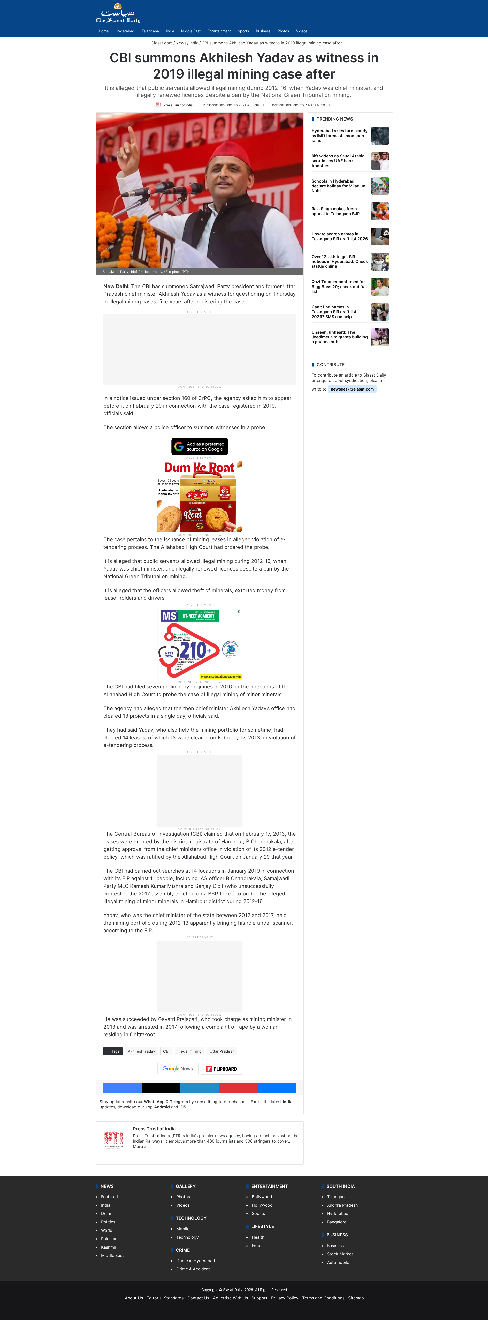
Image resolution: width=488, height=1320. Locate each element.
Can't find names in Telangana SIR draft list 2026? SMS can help (334, 311)
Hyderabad (125, 31)
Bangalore (336, 1221)
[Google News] (178, 1068)
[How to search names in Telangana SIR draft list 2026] (380, 236)
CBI (166, 1051)
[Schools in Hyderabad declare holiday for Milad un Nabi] (380, 186)
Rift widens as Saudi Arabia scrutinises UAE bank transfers (338, 160)
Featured (109, 1196)
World (106, 1230)
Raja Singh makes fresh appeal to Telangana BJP (336, 211)
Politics (108, 1221)
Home (104, 31)
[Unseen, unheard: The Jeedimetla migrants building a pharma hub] (380, 337)
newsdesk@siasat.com (352, 389)
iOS (182, 1106)
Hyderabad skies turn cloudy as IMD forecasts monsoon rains (340, 135)
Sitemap (356, 1297)
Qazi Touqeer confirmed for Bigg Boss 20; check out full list (339, 286)
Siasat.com (161, 43)
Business (263, 31)
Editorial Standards (165, 1297)
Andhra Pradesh (342, 1205)
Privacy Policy (284, 1297)
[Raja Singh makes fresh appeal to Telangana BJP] (380, 211)
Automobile (338, 1262)
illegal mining (190, 1051)
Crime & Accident (193, 1268)
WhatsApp (154, 1101)
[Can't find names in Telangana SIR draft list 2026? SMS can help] (380, 312)
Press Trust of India (178, 105)
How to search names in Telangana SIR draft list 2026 (340, 236)
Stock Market (340, 1253)
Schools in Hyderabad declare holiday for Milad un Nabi (338, 185)
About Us (134, 1297)
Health (258, 1237)
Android (162, 1106)
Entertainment (219, 31)
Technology (187, 1237)
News (181, 43)
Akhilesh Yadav (141, 1051)
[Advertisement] (199, 349)
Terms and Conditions (323, 1297)
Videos (301, 31)
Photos (283, 31)
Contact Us (198, 1297)
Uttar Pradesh (222, 1051)
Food (257, 1245)
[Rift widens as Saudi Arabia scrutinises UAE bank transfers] (380, 161)
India (170, 31)
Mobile (182, 1228)
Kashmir (108, 1247)
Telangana (150, 31)
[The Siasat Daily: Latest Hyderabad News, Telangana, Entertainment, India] (118, 13)
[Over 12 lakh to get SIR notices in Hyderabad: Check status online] (380, 262)
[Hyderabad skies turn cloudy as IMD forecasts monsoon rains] (380, 136)
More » (139, 1146)
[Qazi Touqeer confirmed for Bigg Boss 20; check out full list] (380, 287)
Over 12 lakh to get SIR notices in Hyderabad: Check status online (340, 261)
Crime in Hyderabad (195, 1260)
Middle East (191, 31)
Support (259, 1297)
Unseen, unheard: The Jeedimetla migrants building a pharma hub (340, 336)
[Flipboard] (221, 1069)
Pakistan (109, 1238)
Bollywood (262, 1196)
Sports (243, 31)
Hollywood (262, 1205)
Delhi (106, 1213)
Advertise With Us (230, 1297)
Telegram (179, 1101)
